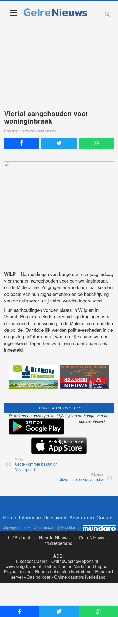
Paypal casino (18, 571)
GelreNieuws (91, 537)
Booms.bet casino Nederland (63, 571)
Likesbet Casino (32, 561)
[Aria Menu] (13, 12)
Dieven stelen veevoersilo (80, 477)
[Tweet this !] (59, 143)
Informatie (30, 517)
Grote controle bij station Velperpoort (36, 464)
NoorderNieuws (54, 537)
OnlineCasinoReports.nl (74, 561)
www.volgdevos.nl (23, 566)
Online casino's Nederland (80, 577)
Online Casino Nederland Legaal (76, 566)
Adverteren (81, 517)
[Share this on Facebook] (21, 143)
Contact (105, 517)
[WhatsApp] (96, 143)
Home (9, 517)
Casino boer (38, 577)
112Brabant (18, 537)
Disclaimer (55, 517)
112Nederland (58, 543)
